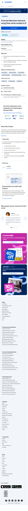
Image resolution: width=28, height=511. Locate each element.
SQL (3, 319)
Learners (4, 438)
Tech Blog (4, 447)
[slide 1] (11, 227)
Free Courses (4, 427)
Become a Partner (5, 424)
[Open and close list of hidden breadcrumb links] (5, 6)
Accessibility (4, 465)
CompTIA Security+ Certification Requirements (11, 383)
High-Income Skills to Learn (7, 387)
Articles (3, 468)
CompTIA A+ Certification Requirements (10, 382)
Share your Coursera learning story (9, 394)
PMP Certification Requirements (8, 390)
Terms (3, 459)
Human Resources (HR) (6, 312)
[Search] (25, 2)
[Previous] (2, 218)
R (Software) (19, 81)
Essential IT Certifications (7, 385)
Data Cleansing (21, 72)
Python (3, 318)
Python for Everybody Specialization (9, 369)
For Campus (4, 422)
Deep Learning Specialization (7, 360)
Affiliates (3, 472)
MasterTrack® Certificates (7, 415)
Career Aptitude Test (6, 378)
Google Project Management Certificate (10, 336)
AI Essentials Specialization (7, 353)
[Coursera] (8, 2)
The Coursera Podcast (6, 445)
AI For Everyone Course (6, 357)
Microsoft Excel (5, 314)
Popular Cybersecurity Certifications (9, 392)
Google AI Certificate (6, 328)
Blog (3, 443)
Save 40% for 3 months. (15, 11)
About (3, 403)
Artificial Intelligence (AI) (6, 305)
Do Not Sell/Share (5, 475)
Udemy (3, 429)
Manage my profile (6, 198)
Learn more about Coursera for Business (12, 113)
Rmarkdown (4, 81)
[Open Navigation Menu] (2, 2)
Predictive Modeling (6, 75)
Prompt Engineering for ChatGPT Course (10, 367)
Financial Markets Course (7, 364)
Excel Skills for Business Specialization (9, 362)
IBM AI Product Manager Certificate (9, 341)
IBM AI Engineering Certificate (8, 339)
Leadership (4, 406)
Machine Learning (12, 72)
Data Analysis (10, 6)
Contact (3, 466)
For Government (5, 420)
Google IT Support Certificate (8, 334)
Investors (4, 458)
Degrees (3, 417)
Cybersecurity (5, 307)
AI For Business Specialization (8, 355)
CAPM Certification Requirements (8, 380)
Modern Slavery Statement (7, 473)
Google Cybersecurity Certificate (8, 330)
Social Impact (4, 426)
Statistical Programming (16, 75)
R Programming (12, 81)
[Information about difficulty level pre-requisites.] (12, 46)
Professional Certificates (7, 413)
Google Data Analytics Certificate (8, 332)
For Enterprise (5, 419)
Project (3, 39)
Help (3, 463)
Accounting (4, 304)
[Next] (25, 218)
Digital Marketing (5, 311)
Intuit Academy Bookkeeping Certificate (10, 344)
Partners (3, 440)
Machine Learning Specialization (8, 366)
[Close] (25, 10)
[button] (24, 75)
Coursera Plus (4, 412)
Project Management (6, 316)
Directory (4, 470)
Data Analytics (5, 309)
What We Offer (5, 405)
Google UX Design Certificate (7, 337)
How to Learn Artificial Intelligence (8, 389)
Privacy (3, 461)
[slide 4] (16, 227)
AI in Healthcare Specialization (8, 359)
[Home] (2, 6)
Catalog (3, 410)
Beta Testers (4, 442)
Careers (3, 408)
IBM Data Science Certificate (7, 343)
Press (3, 456)
